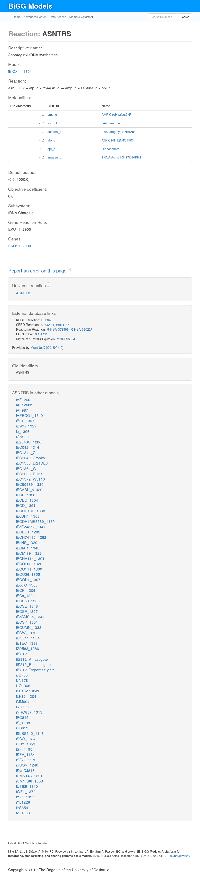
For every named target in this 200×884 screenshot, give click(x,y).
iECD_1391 (26, 505)
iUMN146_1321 (29, 775)
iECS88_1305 (28, 600)
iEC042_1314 (27, 447)
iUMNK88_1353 (29, 780)
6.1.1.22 (41, 333)
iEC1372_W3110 (30, 479)
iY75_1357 (25, 796)
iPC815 (22, 717)
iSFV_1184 (25, 754)
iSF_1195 (24, 749)
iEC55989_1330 (30, 484)
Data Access (58, 17)
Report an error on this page (38, 270)
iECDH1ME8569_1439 (35, 521)
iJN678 (22, 680)
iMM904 (22, 701)
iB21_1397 (25, 420)
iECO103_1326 (29, 563)
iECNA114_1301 (30, 558)
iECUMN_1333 (28, 627)
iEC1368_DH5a (29, 473)
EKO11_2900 (19, 245)
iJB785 (22, 674)
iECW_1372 (26, 632)
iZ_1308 (23, 812)
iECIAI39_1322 (29, 553)
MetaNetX (37, 347)
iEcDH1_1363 (28, 516)
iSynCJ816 (25, 770)
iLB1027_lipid (27, 690)
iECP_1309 (25, 590)
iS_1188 (23, 722)
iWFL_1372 (26, 791)
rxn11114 (63, 324)
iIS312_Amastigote (32, 659)
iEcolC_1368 (27, 585)
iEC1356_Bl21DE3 (32, 463)
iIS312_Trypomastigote (35, 669)
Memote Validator (80, 17)
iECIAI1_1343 (27, 547)
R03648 (46, 319)
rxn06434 (47, 324)
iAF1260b (24, 404)
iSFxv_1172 (26, 759)
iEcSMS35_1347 (30, 616)
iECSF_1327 (27, 611)
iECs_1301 (25, 595)
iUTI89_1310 (27, 786)
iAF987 (22, 410)
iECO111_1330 (29, 569)
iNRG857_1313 (29, 712)
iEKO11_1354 (20, 71)
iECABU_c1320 (29, 489)
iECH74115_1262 (31, 537)
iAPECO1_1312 (29, 415)
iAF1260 (23, 399)
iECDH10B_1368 (30, 510)
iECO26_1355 (28, 574)
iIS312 (21, 653)
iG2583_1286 (27, 648)
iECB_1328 (25, 494)
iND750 (22, 706)
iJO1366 (23, 685)
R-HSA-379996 (58, 329)
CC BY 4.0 (54, 347)
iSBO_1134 (26, 738)
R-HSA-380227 (81, 329)
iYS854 (22, 807)
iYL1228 (23, 802)
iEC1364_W (26, 468)
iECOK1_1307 (28, 579)
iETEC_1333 (27, 643)
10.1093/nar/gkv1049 (176, 856)
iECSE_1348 (27, 606)
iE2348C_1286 (28, 441)
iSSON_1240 (27, 764)
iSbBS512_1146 (30, 733)
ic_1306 (22, 431)
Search (184, 17)
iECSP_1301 (27, 622)
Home (17, 17)
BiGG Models (30, 6)
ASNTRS (23, 292)
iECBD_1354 (27, 500)
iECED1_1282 (28, 531)
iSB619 (22, 727)
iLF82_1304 (26, 696)
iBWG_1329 (26, 425)
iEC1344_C (26, 452)
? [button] (69, 270)
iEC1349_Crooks (30, 457)
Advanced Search (35, 17)
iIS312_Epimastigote (33, 664)
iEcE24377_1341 (30, 526)
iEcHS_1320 (26, 542)
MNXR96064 (66, 338)
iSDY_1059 (25, 743)
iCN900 (22, 436)
